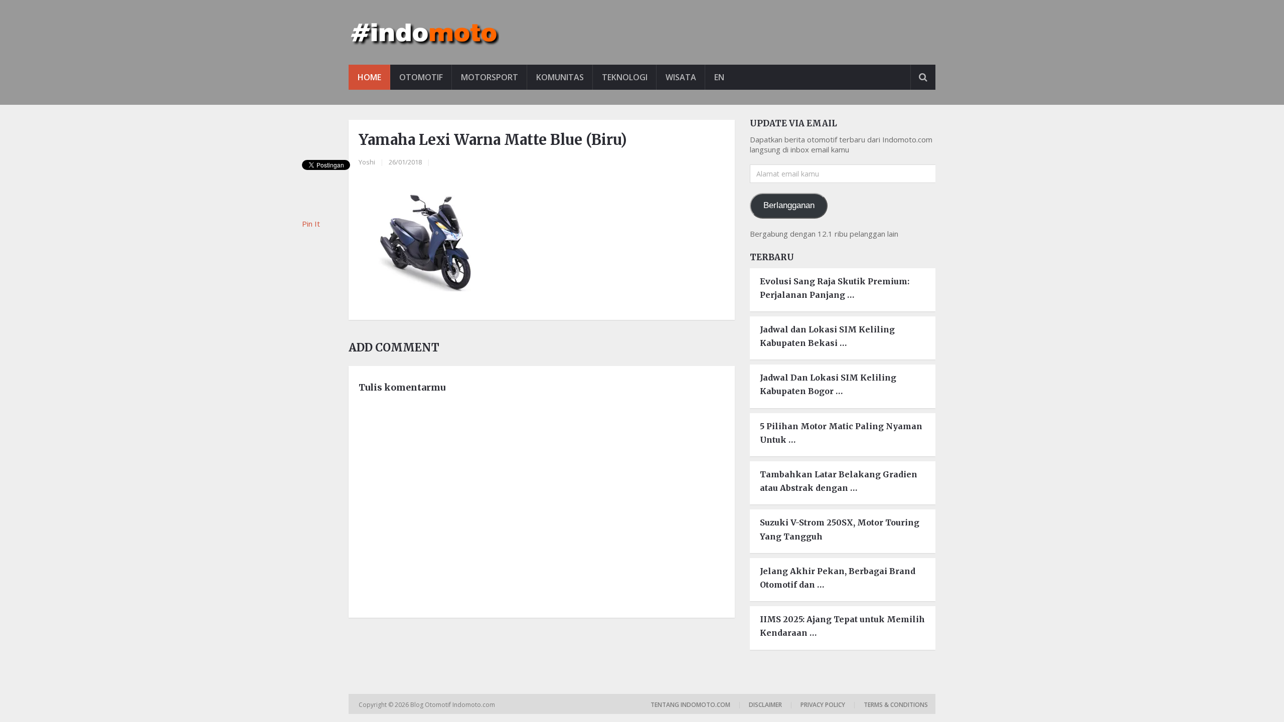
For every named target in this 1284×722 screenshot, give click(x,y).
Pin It (311, 224)
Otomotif (421, 77)
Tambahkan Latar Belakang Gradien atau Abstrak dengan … (838, 481)
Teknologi (625, 77)
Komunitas (560, 77)
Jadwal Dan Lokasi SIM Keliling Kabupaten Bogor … (828, 384)
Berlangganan (789, 205)
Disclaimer (765, 704)
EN (719, 77)
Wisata (681, 77)
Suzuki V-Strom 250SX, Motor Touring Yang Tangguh (839, 529)
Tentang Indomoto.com (690, 704)
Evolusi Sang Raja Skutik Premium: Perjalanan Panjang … (834, 288)
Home (369, 77)
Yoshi (367, 161)
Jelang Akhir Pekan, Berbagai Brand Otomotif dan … (837, 578)
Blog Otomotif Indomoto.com (453, 704)
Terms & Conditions (896, 704)
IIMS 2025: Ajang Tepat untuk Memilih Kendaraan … (842, 626)
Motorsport (489, 77)
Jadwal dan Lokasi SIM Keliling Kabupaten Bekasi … (827, 336)
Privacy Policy (822, 704)
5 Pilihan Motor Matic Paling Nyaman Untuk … (841, 433)
